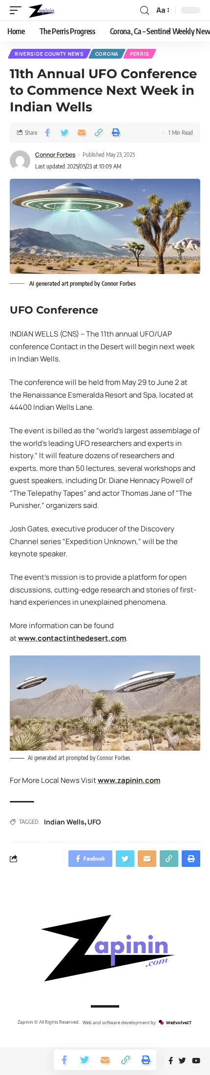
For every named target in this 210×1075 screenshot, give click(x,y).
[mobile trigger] (18, 10)
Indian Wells (64, 821)
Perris (139, 53)
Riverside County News (49, 53)
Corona (107, 53)
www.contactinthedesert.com (72, 638)
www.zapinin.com (129, 780)
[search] (144, 10)
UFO (94, 821)
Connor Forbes (55, 154)
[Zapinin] (41, 10)
